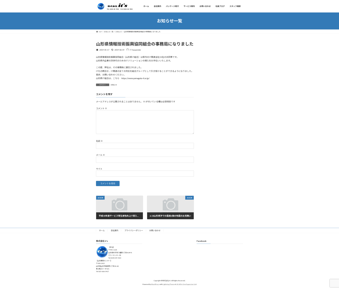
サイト (99, 169)
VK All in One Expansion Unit (187, 284)
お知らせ (114, 85)
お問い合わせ (154, 230)
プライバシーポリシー (133, 230)
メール (100, 155)
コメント (101, 108)
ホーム (102, 230)
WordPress (155, 284)
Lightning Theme (169, 284)
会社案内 (114, 230)
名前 (99, 141)
